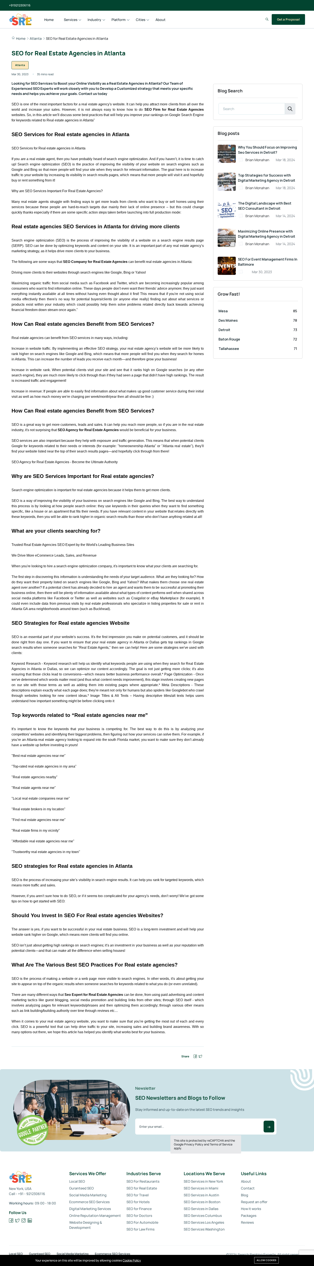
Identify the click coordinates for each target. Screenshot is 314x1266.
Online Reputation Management (95, 1215)
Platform (119, 19)
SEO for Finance (139, 1208)
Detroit (224, 329)
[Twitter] (17, 1220)
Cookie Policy (132, 1260)
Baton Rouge (229, 339)
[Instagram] (23, 1220)
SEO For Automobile (142, 1222)
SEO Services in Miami (201, 1188)
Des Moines (228, 320)
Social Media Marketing (88, 1195)
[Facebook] (11, 1220)
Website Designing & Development (85, 1225)
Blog (244, 1195)
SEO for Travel (137, 1195)
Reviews (247, 1222)
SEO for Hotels (138, 1202)
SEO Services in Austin (201, 1195)
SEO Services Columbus (203, 1215)
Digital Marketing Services (90, 1208)
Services (70, 19)
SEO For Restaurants (142, 1181)
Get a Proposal (288, 19)
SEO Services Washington (204, 1229)
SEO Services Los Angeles (204, 1222)
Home (49, 19)
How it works (251, 1208)
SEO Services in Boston (202, 1202)
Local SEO (77, 1181)
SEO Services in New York (203, 1181)
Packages (248, 1215)
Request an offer (254, 1202)
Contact (248, 1188)
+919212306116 (20, 5)
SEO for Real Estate (141, 1188)
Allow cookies (266, 1260)
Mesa (223, 311)
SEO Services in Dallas (201, 1208)
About (161, 19)
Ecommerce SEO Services (89, 1202)
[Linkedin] (30, 1220)
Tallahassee (229, 348)
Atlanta (36, 38)
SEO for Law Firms (140, 1229)
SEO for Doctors (139, 1215)
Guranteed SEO (81, 1188)
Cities (140, 19)
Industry (94, 19)
